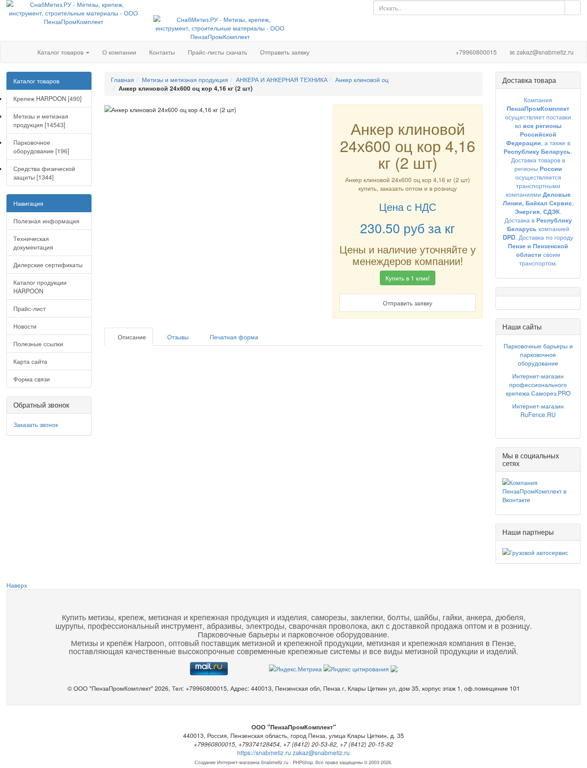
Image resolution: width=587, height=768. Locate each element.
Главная (122, 79)
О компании (119, 52)
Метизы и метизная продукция (185, 79)
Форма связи (31, 379)
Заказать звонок (35, 424)
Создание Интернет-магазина (227, 762)
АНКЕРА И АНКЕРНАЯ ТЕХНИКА (281, 79)
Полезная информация (46, 220)
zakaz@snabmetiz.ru (544, 52)
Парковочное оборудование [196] (41, 146)
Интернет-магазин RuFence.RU (538, 410)
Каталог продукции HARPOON (40, 286)
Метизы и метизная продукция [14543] (40, 120)
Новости (25, 326)
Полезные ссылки (38, 343)
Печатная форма (233, 336)
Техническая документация (33, 242)
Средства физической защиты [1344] (44, 172)
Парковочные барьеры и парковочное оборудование (538, 354)
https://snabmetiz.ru (264, 752)
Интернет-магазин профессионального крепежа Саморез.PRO (538, 384)
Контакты (162, 52)
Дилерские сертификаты (48, 264)
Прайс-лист (29, 308)
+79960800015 (475, 52)
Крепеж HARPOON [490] (47, 98)
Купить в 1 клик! (407, 278)
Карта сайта (30, 361)
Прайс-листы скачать (217, 52)
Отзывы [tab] (177, 336)
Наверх (16, 585)
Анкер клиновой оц (361, 79)
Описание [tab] (131, 336)
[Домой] (22, 52)
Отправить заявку (284, 52)
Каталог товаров (61, 52)
